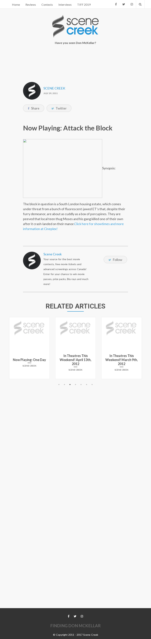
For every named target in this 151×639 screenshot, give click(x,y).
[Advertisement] (76, 61)
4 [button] (75, 384)
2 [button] (64, 384)
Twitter (61, 108)
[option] (30, 349)
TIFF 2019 (84, 4)
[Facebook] (116, 4)
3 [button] (70, 384)
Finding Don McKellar (75, 625)
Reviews (30, 4)
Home (16, 4)
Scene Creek (54, 88)
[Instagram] (132, 4)
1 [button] (59, 384)
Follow (117, 260)
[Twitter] (124, 4)
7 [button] (92, 384)
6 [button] (86, 384)
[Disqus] (75, 433)
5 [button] (81, 384)
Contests (47, 4)
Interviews (65, 4)
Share (35, 108)
